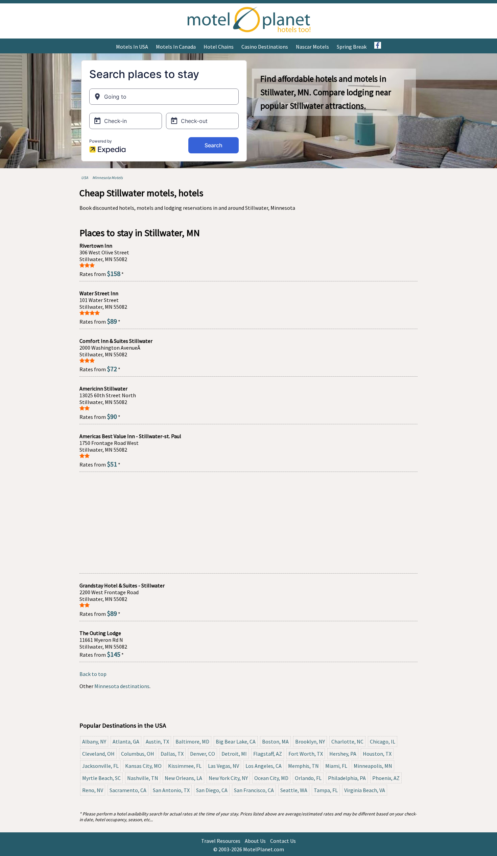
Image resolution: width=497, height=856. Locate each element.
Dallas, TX (172, 753)
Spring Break (351, 46)
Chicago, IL (382, 741)
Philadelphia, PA (347, 778)
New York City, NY (228, 778)
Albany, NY (94, 741)
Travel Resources (220, 840)
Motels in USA (132, 46)
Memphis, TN (303, 765)
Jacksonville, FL (100, 765)
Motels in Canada (176, 46)
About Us (255, 840)
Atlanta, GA (126, 741)
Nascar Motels (312, 46)
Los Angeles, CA (263, 765)
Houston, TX (377, 753)
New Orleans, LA (183, 778)
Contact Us (283, 840)
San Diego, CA (212, 790)
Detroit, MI (234, 753)
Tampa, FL (326, 790)
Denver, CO (202, 753)
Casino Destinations (264, 46)
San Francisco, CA (254, 790)
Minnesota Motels (107, 177)
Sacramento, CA (128, 790)
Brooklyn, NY (310, 741)
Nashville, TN (142, 778)
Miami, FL (336, 765)
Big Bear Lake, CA (236, 741)
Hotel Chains (219, 46)
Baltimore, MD (192, 741)
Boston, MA (275, 741)
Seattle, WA (293, 790)
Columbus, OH (137, 753)
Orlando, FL (308, 778)
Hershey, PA (342, 753)
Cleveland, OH (98, 753)
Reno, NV (92, 790)
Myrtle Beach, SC (101, 778)
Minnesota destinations (121, 686)
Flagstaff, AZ (267, 753)
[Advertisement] (248, 522)
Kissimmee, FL (185, 765)
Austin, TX (157, 741)
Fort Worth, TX (305, 753)
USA (84, 177)
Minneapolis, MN (373, 765)
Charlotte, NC (347, 741)
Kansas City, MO (143, 765)
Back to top (92, 674)
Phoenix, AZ (386, 778)
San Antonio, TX (171, 790)
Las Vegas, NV (223, 765)
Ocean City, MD (271, 778)
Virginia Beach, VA (364, 790)
